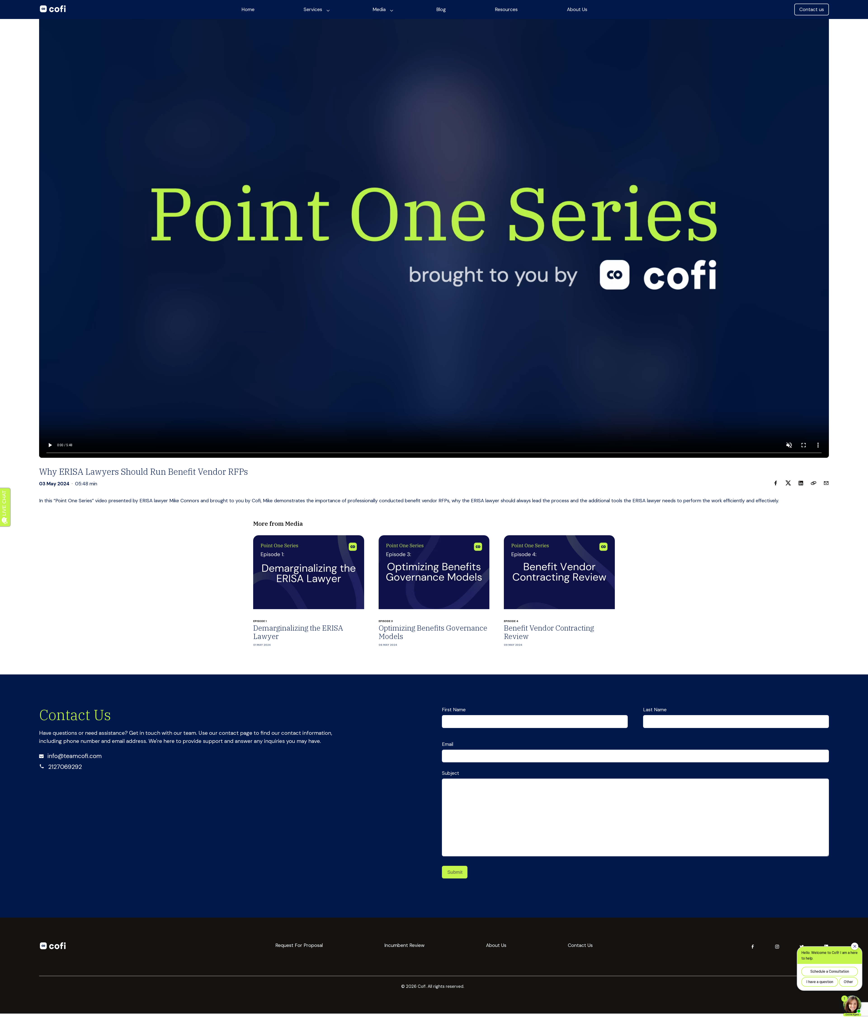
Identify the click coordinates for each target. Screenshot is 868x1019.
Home (248, 9)
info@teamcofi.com (74, 756)
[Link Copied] (813, 483)
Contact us (811, 9)
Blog (441, 9)
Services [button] (313, 9)
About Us (577, 9)
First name (454, 710)
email (447, 744)
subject (450, 773)
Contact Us (580, 945)
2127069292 (65, 766)
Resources (506, 9)
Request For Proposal (299, 945)
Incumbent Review (404, 945)
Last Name (655, 710)
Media (379, 9)
